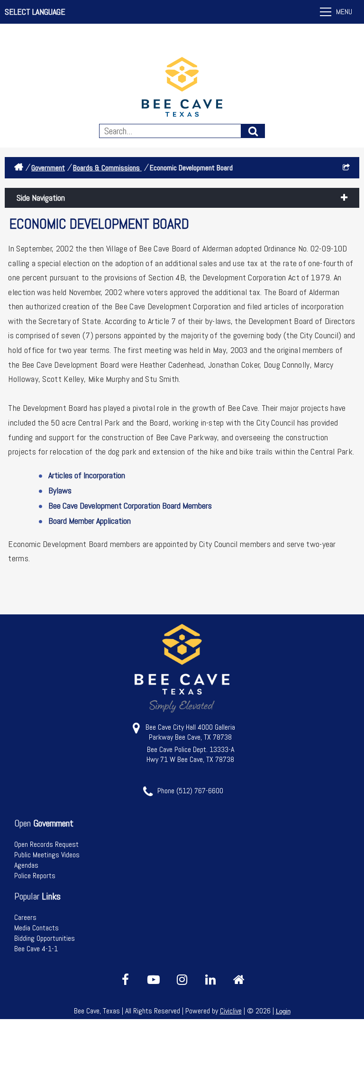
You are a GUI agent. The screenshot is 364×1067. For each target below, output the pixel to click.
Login (283, 1011)
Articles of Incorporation (86, 475)
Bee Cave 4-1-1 (36, 949)
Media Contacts (36, 928)
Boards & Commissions (107, 168)
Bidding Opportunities (44, 938)
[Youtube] (153, 979)
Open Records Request (46, 844)
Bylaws (60, 490)
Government (48, 168)
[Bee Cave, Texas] (182, 88)
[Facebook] (125, 979)
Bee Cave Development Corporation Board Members (130, 505)
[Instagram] (182, 979)
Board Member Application (90, 520)
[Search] (253, 131)
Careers (25, 917)
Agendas (26, 865)
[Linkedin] (210, 979)
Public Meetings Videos (47, 855)
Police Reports (34, 876)
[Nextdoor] (238, 979)
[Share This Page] (346, 168)
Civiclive (231, 1011)
